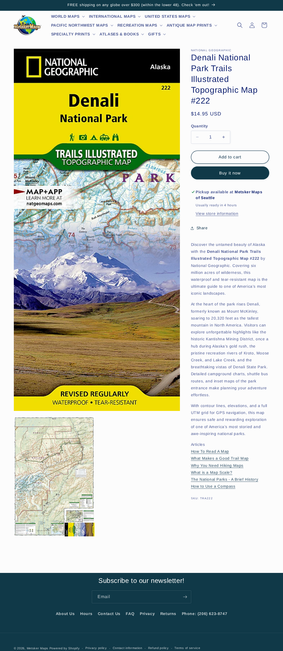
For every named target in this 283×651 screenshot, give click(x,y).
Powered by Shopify (64, 648)
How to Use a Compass (213, 486)
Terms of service (187, 648)
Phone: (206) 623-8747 (204, 613)
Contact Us (109, 613)
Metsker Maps (37, 648)
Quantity (199, 126)
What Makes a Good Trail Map (220, 458)
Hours (86, 613)
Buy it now (230, 173)
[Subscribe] (185, 596)
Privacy (147, 613)
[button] (68, 16)
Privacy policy (96, 648)
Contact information (127, 648)
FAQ (130, 613)
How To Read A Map (210, 451)
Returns (168, 613)
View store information (217, 213)
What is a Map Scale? (211, 472)
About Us (65, 613)
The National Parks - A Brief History (224, 479)
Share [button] (202, 228)
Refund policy (158, 648)
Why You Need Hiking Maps (217, 465)
